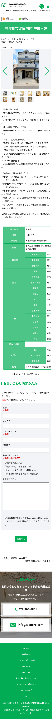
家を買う (26, 666)
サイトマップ (26, 690)
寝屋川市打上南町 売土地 (37, 561)
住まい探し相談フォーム (26, 678)
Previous (2, 70)
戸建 (32, 39)
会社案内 (26, 654)
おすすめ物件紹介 (18, 39)
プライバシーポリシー (26, 684)
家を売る (26, 672)
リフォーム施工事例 (26, 660)
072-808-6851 (27, 609)
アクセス (26, 696)
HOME (3, 39)
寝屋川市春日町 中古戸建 (15, 558)
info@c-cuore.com (30, 625)
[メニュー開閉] (48, 6)
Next (49, 70)
